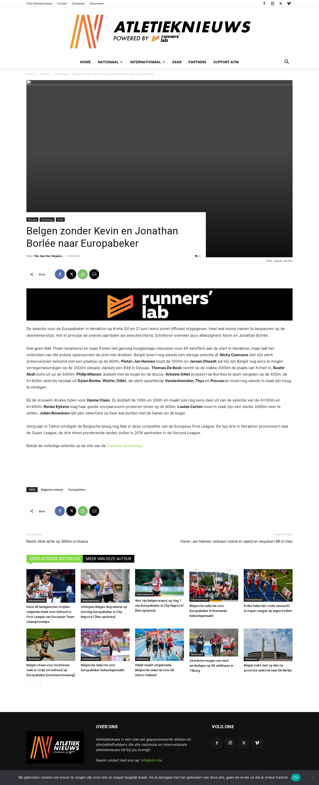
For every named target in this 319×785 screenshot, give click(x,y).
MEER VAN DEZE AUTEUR (108, 558)
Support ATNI (226, 62)
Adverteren (97, 3)
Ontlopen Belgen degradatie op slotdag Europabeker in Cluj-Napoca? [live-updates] (104, 612)
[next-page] (37, 685)
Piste (60, 219)
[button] (287, 62)
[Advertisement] (159, 467)
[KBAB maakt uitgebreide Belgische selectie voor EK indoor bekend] (159, 645)
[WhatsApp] (83, 274)
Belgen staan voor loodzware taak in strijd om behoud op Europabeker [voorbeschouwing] (50, 670)
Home (85, 62)
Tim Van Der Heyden (48, 256)
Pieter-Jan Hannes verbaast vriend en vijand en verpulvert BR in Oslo (237, 541)
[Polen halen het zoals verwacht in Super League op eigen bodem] (268, 585)
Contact (62, 3)
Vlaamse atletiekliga (124, 445)
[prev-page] (29, 685)
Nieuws (45, 74)
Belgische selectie (52, 489)
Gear (176, 62)
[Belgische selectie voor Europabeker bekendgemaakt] (105, 645)
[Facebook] (264, 3)
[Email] (94, 274)
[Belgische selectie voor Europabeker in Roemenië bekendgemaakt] (213, 585)
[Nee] (312, 777)
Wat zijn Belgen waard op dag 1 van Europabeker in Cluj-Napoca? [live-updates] (159, 605)
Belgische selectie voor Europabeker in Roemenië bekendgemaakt (208, 611)
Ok (296, 777)
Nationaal (61, 74)
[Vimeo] (289, 3)
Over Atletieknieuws (39, 3)
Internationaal (36, 600)
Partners (197, 62)
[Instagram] (272, 3)
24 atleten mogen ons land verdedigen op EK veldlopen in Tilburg (211, 665)
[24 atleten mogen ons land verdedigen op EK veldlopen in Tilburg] (213, 642)
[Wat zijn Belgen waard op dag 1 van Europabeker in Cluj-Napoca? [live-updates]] (159, 582)
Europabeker (77, 489)
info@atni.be (151, 760)
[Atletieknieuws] (159, 31)
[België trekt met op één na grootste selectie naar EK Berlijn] (268, 645)
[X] (280, 3)
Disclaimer (78, 3)
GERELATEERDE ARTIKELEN (54, 558)
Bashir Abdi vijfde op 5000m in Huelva (57, 541)
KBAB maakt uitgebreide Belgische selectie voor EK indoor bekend (154, 670)
